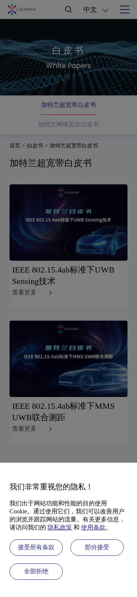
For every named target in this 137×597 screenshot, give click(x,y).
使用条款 (93, 527)
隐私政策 (60, 527)
